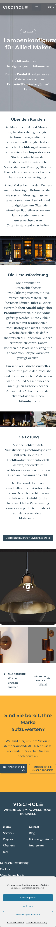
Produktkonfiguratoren (34, 74)
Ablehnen (28, 906)
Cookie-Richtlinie (15, 922)
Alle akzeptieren (28, 897)
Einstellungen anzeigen (28, 914)
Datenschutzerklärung (36, 922)
